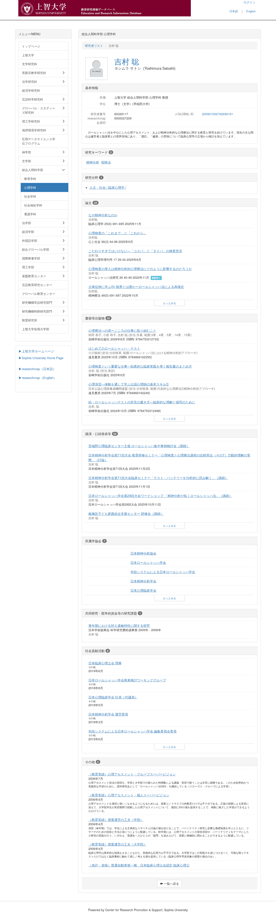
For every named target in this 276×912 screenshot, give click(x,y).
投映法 (106, 162)
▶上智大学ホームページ (36, 351)
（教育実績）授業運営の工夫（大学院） (117, 844)
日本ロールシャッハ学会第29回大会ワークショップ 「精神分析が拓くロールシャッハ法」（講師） (160, 495)
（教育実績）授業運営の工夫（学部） (115, 819)
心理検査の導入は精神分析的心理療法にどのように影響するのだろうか (140, 268)
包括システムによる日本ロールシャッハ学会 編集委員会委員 (132, 731)
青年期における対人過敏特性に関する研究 (119, 625)
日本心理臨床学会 (143, 590)
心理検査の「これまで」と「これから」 (117, 232)
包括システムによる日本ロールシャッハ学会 (162, 571)
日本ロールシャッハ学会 (148, 562)
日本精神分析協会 (143, 553)
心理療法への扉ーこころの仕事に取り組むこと (122, 330)
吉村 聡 (126, 61)
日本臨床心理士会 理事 (105, 662)
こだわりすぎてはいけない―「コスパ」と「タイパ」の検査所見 (135, 250)
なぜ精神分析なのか (103, 214)
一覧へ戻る (171, 883)
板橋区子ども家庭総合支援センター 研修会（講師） (126, 513)
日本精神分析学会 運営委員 (108, 714)
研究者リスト (94, 45)
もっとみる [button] (169, 303)
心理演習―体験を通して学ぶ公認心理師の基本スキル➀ (128, 384)
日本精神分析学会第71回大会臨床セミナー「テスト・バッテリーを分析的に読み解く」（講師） (158, 477)
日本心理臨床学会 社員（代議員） (113, 697)
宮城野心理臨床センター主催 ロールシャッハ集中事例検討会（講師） (139, 445)
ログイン (249, 2)
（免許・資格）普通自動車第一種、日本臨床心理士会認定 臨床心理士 (139, 865)
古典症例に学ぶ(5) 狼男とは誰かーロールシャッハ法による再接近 (136, 286)
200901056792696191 (217, 114)
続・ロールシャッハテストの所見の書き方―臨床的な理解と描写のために (141, 401)
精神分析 (92, 162)
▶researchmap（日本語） (37, 368)
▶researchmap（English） (37, 377)
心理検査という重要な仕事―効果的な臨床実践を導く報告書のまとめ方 (140, 366)
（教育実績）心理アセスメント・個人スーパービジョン (128, 794)
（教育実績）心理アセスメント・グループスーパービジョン (132, 774)
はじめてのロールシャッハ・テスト (114, 348)
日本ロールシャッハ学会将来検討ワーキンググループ (127, 680)
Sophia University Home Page (42, 357)
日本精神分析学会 (143, 581)
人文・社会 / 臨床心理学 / (107, 187)
